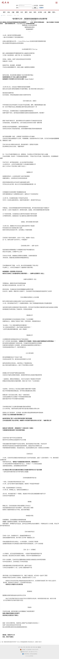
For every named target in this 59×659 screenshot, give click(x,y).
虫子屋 (40, 12)
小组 (45, 12)
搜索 (49, 12)
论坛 (8, 12)
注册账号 (41, 7)
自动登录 (36, 5)
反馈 (31, 647)
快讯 (35, 12)
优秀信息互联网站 (33, 653)
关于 (19, 647)
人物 (15, 15)
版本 (36, 647)
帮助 (29, 647)
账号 (17, 5)
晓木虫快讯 (9, 15)
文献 (13, 12)
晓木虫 (3, 15)
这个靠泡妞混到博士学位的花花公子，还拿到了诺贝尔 (30, 641)
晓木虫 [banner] (5, 2)
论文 (22, 12)
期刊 (26, 12)
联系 (22, 647)
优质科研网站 (26, 653)
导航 (34, 647)
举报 (27, 647)
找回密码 (41, 5)
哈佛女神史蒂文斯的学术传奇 (10, 641)
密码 (17, 7)
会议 (30, 12)
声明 (24, 647)
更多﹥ (54, 12)
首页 (4, 12)
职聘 (17, 12)
